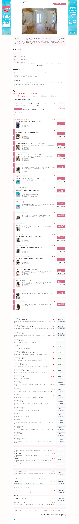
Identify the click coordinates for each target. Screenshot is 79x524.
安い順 (19, 114)
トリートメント (53, 103)
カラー (24, 103)
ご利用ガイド (60, 519)
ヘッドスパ (24, 105)
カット (17, 103)
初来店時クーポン (26, 109)
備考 (64, 108)
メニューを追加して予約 (61, 136)
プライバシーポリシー (55, 519)
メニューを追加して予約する (61, 321)
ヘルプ (64, 519)
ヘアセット (17, 105)
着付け (31, 105)
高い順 (22, 114)
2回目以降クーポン (35, 109)
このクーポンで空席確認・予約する (61, 124)
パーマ (31, 103)
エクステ (45, 103)
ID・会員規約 (46, 519)
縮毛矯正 (38, 103)
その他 (38, 105)
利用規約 (50, 519)
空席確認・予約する (59, 3)
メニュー (43, 109)
